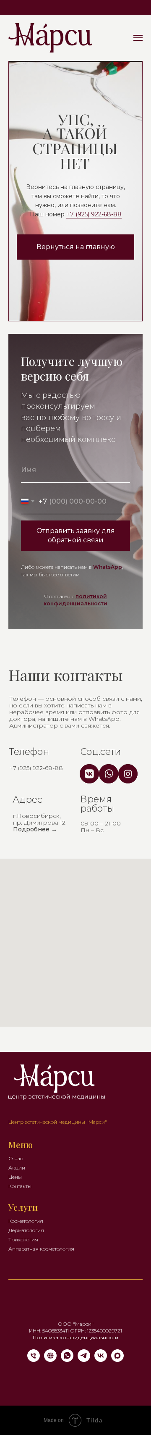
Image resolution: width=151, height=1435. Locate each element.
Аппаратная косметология (41, 1249)
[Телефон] (33, 1359)
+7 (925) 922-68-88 (94, 214)
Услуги (23, 1207)
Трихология (23, 1239)
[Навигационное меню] (138, 38)
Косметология (25, 1221)
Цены (15, 1177)
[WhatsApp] (67, 1359)
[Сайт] (50, 1359)
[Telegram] (84, 1359)
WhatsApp (107, 567)
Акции (16, 1167)
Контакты (19, 1186)
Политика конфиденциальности (75, 1337)
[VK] (100, 1359)
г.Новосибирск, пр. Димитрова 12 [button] (39, 822)
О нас (15, 1158)
